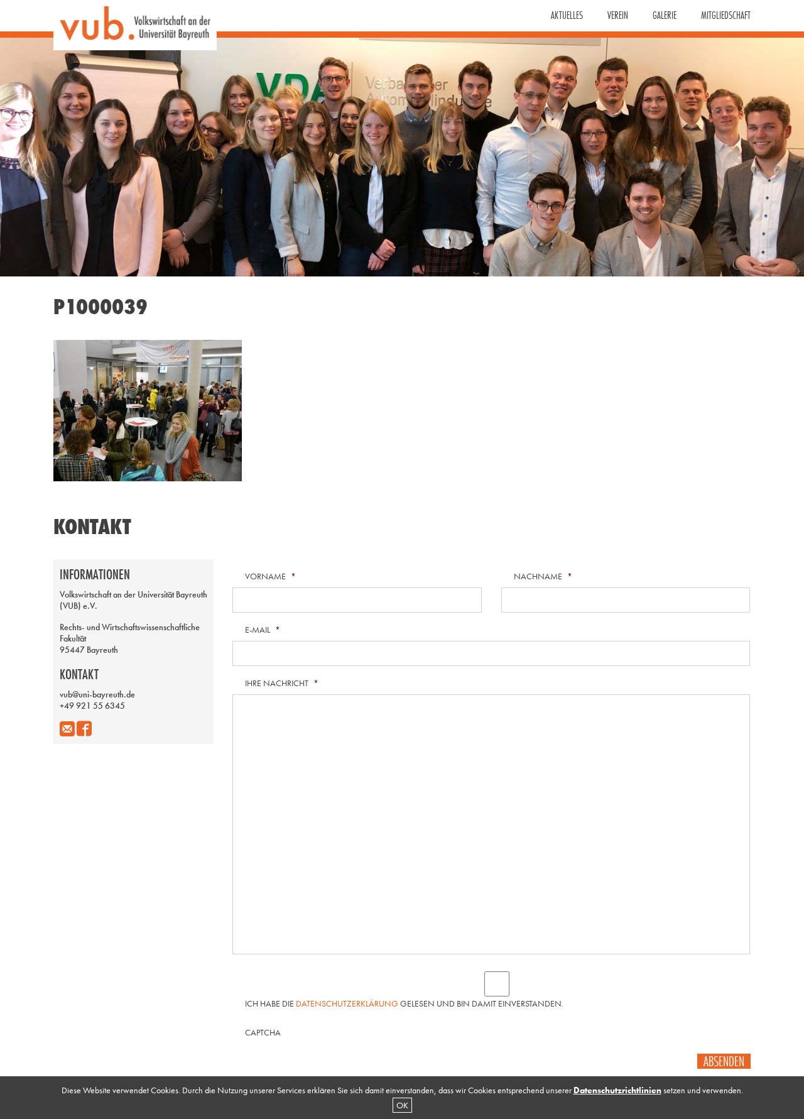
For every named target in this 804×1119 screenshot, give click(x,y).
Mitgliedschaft (726, 15)
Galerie (664, 15)
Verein (617, 15)
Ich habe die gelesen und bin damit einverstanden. (404, 1003)
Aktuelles (567, 15)
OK (402, 1105)
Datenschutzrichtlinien (617, 1090)
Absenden (724, 1061)
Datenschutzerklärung (347, 1003)
